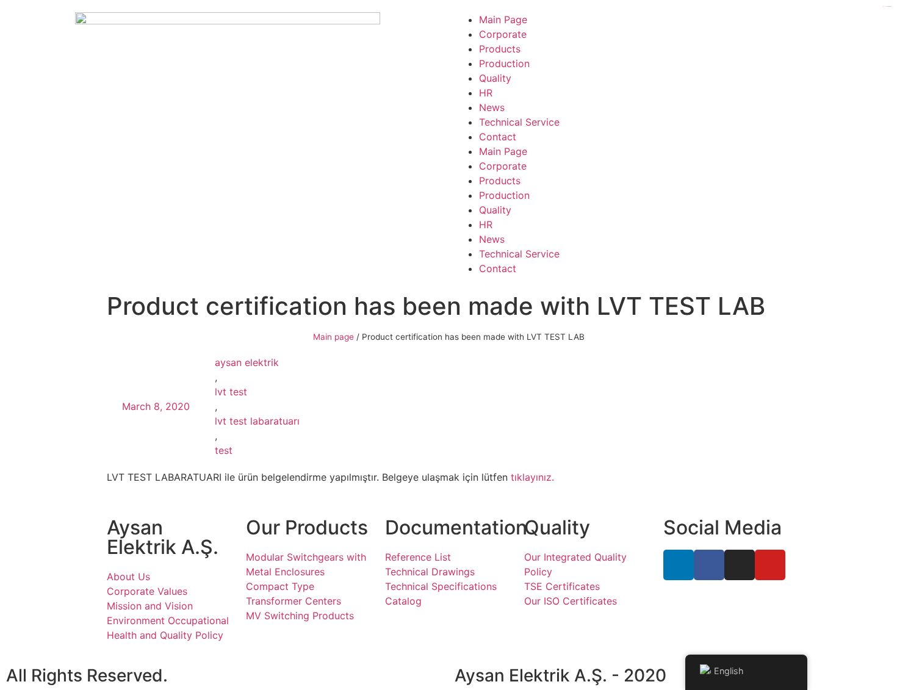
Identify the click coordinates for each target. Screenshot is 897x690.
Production (504, 63)
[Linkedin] (678, 565)
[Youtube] (770, 565)
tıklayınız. (532, 477)
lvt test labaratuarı (257, 421)
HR (485, 93)
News (492, 107)
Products (500, 49)
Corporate (503, 34)
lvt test (231, 392)
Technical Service (519, 122)
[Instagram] (739, 565)
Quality (495, 78)
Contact (497, 137)
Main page (333, 337)
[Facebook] (709, 565)
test (223, 450)
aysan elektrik (247, 362)
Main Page (503, 19)
